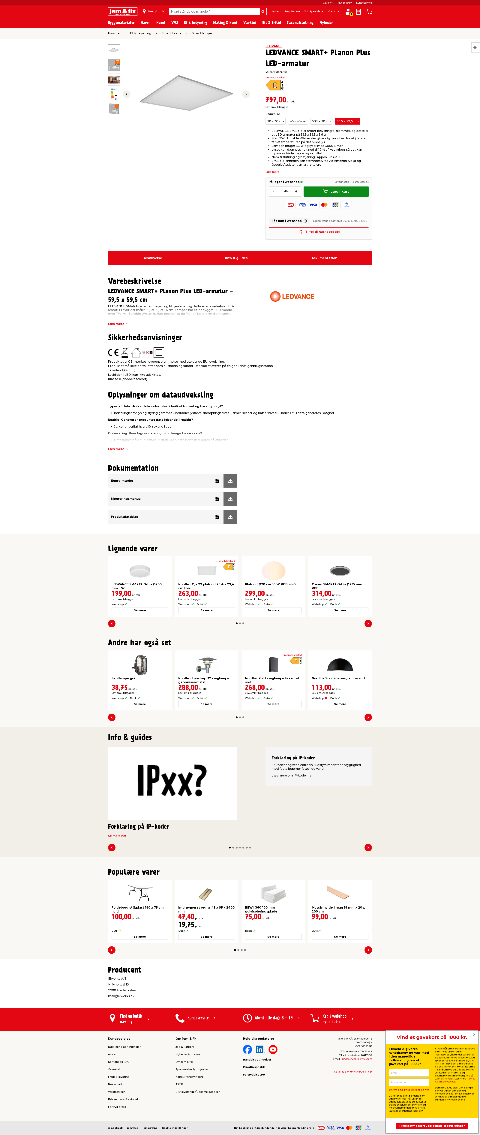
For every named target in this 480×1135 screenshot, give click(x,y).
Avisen (275, 11)
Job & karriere (313, 11)
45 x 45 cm (298, 121)
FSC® (179, 1084)
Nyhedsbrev (345, 3)
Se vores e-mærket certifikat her (353, 1071)
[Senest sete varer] (475, 47)
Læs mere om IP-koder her (292, 775)
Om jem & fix (184, 1062)
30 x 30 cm (275, 121)
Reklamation (116, 1084)
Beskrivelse (152, 258)
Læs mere (272, 172)
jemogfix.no (150, 1128)
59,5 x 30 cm (321, 121)
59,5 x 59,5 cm (348, 121)
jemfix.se (132, 1128)
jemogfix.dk (115, 1128)
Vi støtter (334, 11)
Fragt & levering (118, 1077)
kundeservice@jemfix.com (356, 1059)
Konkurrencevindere (190, 1077)
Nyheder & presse (188, 1054)
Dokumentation (324, 258)
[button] (237, 623)
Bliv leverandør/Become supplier (198, 1092)
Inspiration (292, 11)
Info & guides (236, 258)
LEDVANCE (274, 46)
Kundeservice (364, 3)
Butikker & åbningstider (124, 1047)
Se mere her (117, 836)
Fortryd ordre (117, 1107)
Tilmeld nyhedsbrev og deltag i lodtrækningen (432, 1125)
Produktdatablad (275, 77)
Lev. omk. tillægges (277, 107)
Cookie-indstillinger (175, 1128)
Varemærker (116, 1092)
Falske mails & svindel (123, 1099)
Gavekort (328, 3)
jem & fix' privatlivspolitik (455, 1080)
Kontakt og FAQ (119, 1062)
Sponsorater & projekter (192, 1069)
